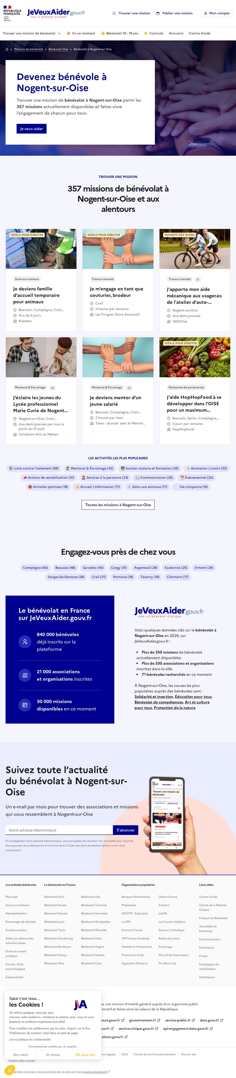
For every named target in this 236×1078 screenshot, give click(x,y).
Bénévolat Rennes (56, 913)
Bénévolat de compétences (159, 702)
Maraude (12, 897)
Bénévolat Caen (91, 963)
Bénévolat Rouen (55, 905)
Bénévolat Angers (92, 947)
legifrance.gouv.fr (106, 1020)
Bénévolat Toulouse (94, 905)
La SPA (126, 922)
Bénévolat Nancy (55, 955)
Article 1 (164, 905)
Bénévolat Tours (54, 930)
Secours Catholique (172, 930)
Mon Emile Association (174, 955)
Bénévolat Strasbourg (58, 938)
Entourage (165, 947)
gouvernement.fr (142, 1020)
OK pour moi (85, 1055)
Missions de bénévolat (28, 49)
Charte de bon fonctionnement (154, 1054)
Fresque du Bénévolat (213, 918)
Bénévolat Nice (54, 963)
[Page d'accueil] (56, 13)
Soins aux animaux (18, 905)
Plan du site (188, 1054)
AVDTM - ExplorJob (135, 913)
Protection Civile (133, 955)
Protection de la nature (174, 707)
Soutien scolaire (16, 930)
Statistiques (207, 977)
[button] (9, 1070)
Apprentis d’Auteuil (134, 963)
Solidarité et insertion (154, 696)
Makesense (129, 905)
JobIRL (163, 913)
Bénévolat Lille (90, 897)
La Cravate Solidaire (172, 922)
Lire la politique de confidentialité (30, 1039)
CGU (124, 1054)
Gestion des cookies (22, 1061)
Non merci (20, 1055)
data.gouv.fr (209, 1020)
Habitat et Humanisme (137, 947)
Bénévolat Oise (58, 49)
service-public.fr (178, 1020)
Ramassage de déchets (21, 922)
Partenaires (206, 948)
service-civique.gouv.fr (136, 1028)
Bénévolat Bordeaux (57, 947)
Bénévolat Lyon (54, 922)
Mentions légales (105, 1054)
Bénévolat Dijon (91, 938)
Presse (203, 956)
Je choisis (53, 1055)
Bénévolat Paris (54, 897)
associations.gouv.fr (107, 1037)
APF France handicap (136, 938)
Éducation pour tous (193, 696)
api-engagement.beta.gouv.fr (186, 1028)
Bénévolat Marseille (94, 930)
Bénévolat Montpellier (95, 922)
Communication (210, 939)
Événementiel (14, 977)
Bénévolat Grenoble (94, 913)
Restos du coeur (169, 938)
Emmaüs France (132, 930)
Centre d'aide (208, 897)
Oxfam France (168, 897)
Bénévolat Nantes (92, 955)
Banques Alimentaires (136, 897)
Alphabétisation (16, 913)
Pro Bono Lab (167, 963)
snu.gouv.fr (100, 1028)
